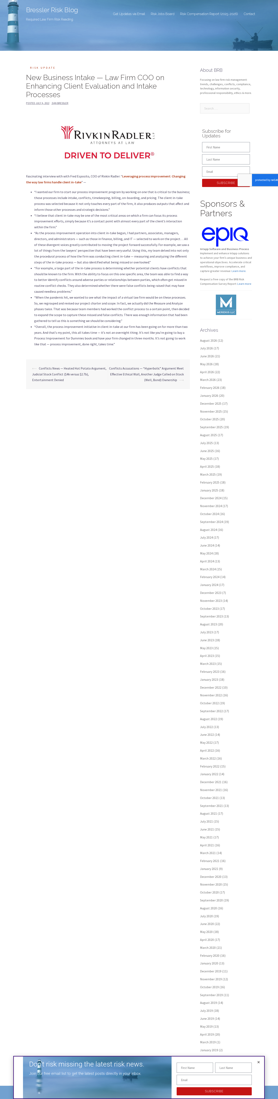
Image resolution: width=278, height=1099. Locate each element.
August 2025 (208, 435)
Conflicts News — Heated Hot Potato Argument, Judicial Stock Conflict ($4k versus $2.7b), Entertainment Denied (69, 374)
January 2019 (209, 1050)
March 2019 (208, 1042)
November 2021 (211, 790)
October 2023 (209, 609)
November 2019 (211, 979)
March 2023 (208, 664)
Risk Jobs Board (162, 14)
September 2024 (211, 522)
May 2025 (206, 459)
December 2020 (210, 877)
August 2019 (208, 1003)
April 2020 (207, 940)
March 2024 (208, 569)
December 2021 (210, 782)
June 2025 (207, 451)
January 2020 (209, 963)
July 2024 (206, 537)
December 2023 (210, 593)
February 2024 (209, 577)
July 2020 (206, 916)
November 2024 (211, 506)
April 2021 (207, 845)
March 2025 (208, 474)
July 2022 (206, 727)
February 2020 (209, 955)
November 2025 (211, 411)
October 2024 (209, 514)
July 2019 (206, 1011)
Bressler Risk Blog (52, 10)
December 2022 (210, 687)
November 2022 (211, 695)
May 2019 (206, 1026)
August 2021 (208, 813)
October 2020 (209, 892)
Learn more (244, 284)
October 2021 (209, 798)
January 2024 (209, 585)
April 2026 (207, 372)
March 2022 (208, 758)
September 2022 (211, 711)
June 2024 (207, 545)
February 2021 (209, 861)
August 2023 (208, 624)
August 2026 (208, 340)
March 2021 (208, 853)
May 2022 (206, 742)
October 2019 (209, 987)
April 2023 (207, 656)
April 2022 (207, 750)
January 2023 (209, 679)
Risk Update (43, 68)
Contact (249, 14)
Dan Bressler (60, 103)
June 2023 (207, 640)
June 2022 (207, 735)
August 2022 (208, 719)
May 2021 (206, 837)
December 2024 (210, 498)
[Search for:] (225, 108)
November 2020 (211, 884)
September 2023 (211, 616)
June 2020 (207, 924)
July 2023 (206, 632)
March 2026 (208, 380)
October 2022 (209, 703)
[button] (258, 1062)
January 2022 (209, 774)
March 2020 (208, 948)
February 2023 (209, 672)
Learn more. (239, 271)
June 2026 (207, 356)
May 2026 (206, 364)
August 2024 (208, 530)
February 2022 (209, 766)
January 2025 (209, 490)
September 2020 (211, 900)
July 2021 (206, 821)
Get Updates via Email (129, 14)
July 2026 (206, 348)
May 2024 (206, 553)
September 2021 (211, 806)
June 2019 (207, 1018)
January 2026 (209, 396)
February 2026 (209, 388)
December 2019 (210, 971)
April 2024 (207, 561)
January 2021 (209, 869)
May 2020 (206, 932)
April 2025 (207, 466)
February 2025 (209, 482)
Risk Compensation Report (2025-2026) (209, 14)
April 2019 (207, 1034)
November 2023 (211, 601)
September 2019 (211, 995)
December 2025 (210, 403)
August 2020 (208, 908)
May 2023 (206, 648)
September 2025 (211, 427)
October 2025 (209, 419)
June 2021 (207, 829)
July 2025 (206, 443)
